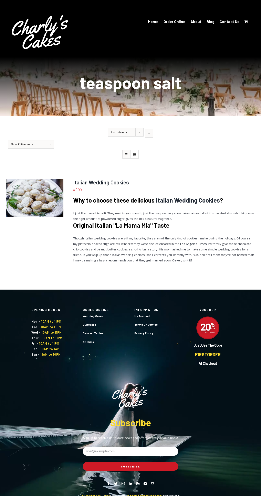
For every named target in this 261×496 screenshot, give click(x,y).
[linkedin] (130, 483)
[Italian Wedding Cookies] (34, 198)
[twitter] (115, 483)
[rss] (137, 483)
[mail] (152, 483)
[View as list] (134, 154)
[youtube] (145, 483)
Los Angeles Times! (193, 244)
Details (47, 201)
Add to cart (26, 201)
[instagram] (123, 483)
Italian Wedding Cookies (101, 182)
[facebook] (108, 483)
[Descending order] (149, 133)
